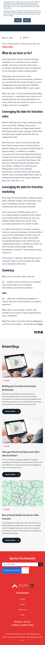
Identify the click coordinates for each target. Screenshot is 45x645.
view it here (7, 46)
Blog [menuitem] (22, 615)
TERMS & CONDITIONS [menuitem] (22, 625)
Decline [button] (27, 20)
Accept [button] (18, 20)
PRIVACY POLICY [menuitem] (22, 622)
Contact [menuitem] (22, 599)
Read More (10, 411)
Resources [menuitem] (22, 610)
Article (26, 38)
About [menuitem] (22, 604)
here (40, 324)
